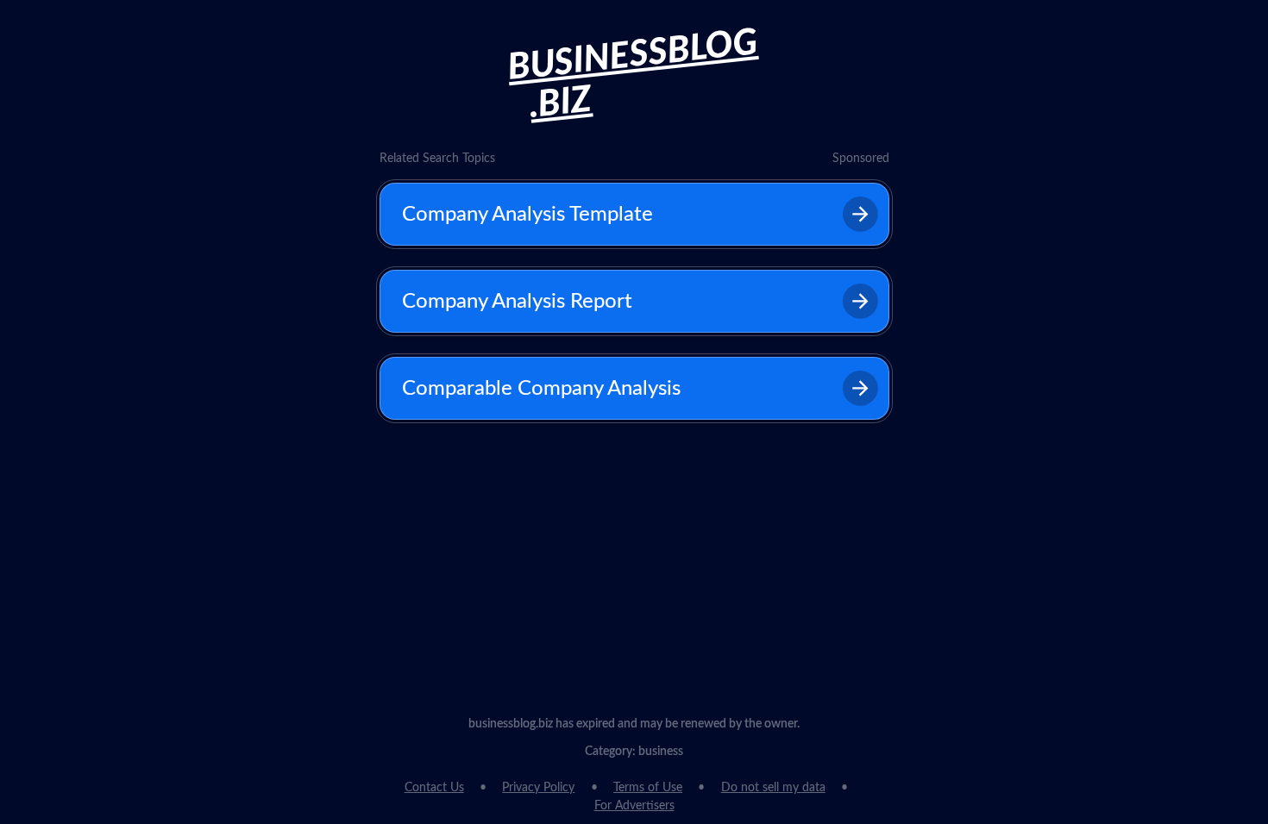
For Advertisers (634, 806)
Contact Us (434, 788)
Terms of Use (647, 788)
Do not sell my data (773, 788)
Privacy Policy (538, 788)
